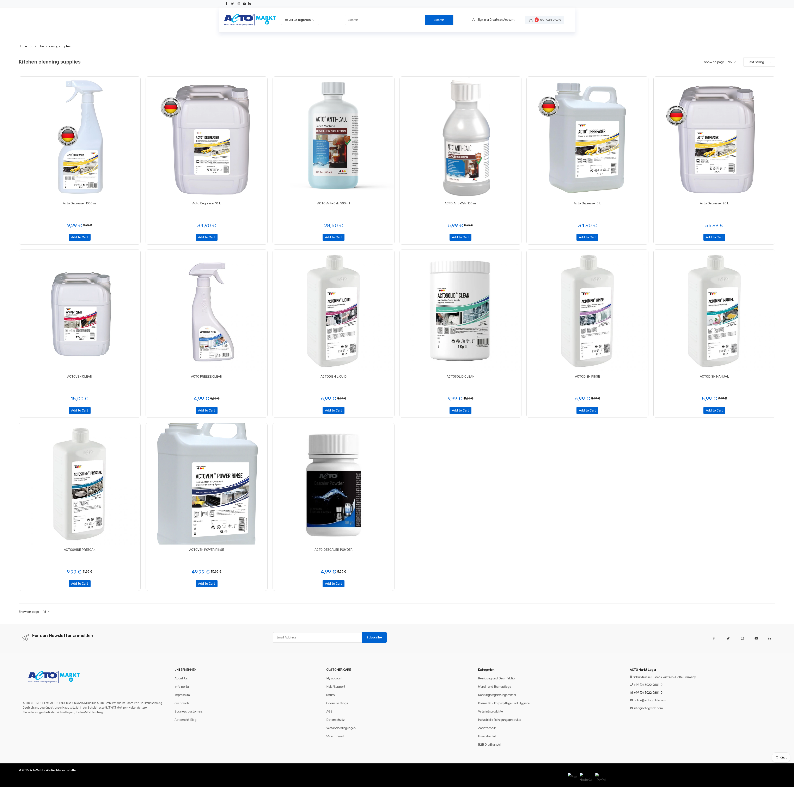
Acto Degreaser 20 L (714, 203)
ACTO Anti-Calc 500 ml (333, 203)
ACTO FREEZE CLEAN (206, 376)
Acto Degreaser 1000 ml (79, 203)
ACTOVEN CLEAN (79, 376)
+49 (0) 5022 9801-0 (648, 685)
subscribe (374, 637)
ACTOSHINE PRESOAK (79, 550)
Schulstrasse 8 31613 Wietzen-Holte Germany (664, 677)
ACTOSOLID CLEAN (460, 376)
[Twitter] (233, 3)
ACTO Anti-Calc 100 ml (460, 203)
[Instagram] (239, 3)
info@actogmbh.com (648, 708)
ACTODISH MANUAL (714, 376)
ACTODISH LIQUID (333, 376)
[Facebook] (227, 3)
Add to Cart (79, 237)
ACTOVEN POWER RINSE (206, 550)
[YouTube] (244, 3)
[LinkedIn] (249, 3)
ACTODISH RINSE (587, 376)
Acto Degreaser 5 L (587, 203)
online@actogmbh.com (650, 700)
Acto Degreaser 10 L (206, 203)
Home (23, 46)
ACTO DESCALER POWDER (333, 550)
